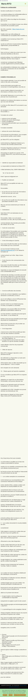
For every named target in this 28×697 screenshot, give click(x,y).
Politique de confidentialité (20, 695)
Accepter (5, 695)
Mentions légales (23, 685)
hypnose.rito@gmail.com (7, 250)
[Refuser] (26, 693)
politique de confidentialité (14, 686)
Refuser (10, 695)
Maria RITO (6, 4)
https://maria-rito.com (18, 29)
